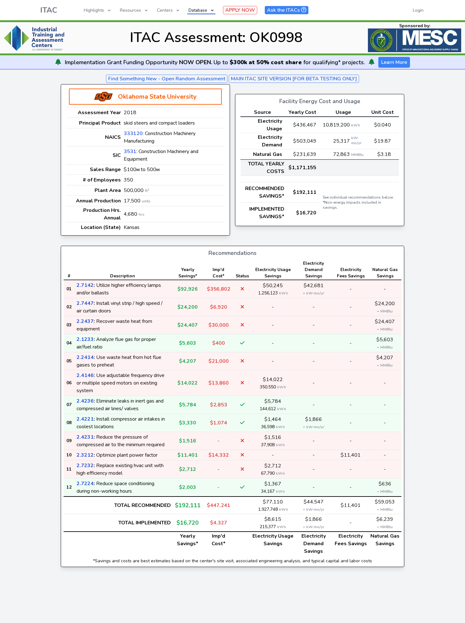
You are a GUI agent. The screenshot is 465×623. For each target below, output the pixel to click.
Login (418, 10)
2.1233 (85, 339)
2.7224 (85, 483)
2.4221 (85, 419)
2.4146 (85, 375)
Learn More (394, 62)
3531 (130, 151)
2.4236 (85, 401)
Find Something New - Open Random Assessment (166, 78)
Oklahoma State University (157, 96)
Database (198, 10)
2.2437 (85, 321)
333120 (133, 133)
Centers (165, 10)
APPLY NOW (240, 10)
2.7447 (85, 303)
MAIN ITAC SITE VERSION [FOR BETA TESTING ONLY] (294, 78)
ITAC (48, 10)
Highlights (94, 10)
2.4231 (85, 437)
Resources (130, 10)
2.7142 (85, 285)
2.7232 (85, 465)
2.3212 (85, 455)
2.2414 (85, 357)
